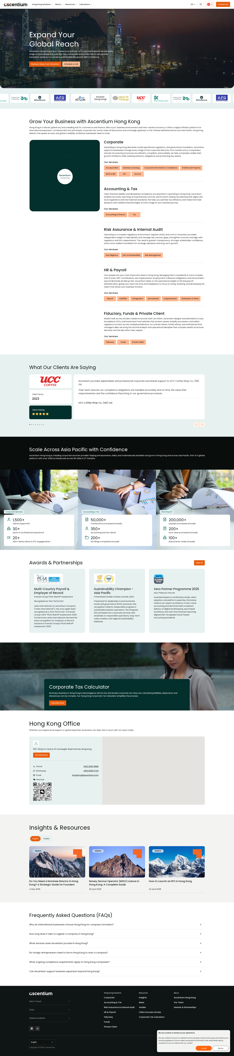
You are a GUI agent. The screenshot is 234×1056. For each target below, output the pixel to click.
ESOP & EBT (111, 174)
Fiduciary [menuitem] (108, 1017)
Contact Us (223, 4)
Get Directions (41, 755)
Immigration (137, 298)
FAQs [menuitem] (31, 1009)
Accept (203, 1048)
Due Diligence (112, 255)
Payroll (110, 298)
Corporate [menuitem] (109, 997)
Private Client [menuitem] (110, 1026)
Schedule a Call (71, 64)
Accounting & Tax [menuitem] (113, 1002)
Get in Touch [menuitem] (35, 1001)
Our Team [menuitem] (179, 1002)
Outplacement (170, 298)
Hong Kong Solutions (41, 4)
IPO (124, 174)
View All (199, 563)
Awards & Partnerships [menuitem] (185, 1007)
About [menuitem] (176, 993)
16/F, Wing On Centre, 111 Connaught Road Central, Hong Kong (62, 749)
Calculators (84, 4)
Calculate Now (57, 703)
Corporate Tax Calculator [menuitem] (152, 1017)
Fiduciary (110, 342)
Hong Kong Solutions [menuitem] (112, 993)
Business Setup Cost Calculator (45, 64)
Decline (220, 1048)
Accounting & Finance (115, 214)
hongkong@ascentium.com (85, 775)
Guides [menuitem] (142, 1007)
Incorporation (112, 168)
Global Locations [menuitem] (37, 1018)
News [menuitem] (141, 1002)
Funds (123, 342)
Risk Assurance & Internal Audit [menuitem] (119, 1007)
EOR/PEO (123, 298)
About (58, 4)
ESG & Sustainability (131, 255)
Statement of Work (190, 298)
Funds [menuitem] (107, 1022)
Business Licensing (131, 168)
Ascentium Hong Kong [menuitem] (185, 997)
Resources (70, 4)
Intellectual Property (191, 168)
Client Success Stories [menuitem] (150, 1012)
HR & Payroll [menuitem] (110, 1012)
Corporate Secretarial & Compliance (160, 168)
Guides (46, 838)
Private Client (138, 342)
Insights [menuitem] (143, 997)
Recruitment (153, 298)
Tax (134, 214)
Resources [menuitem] (143, 993)
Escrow (138, 174)
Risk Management (153, 255)
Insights (35, 838)
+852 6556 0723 (90, 770)
